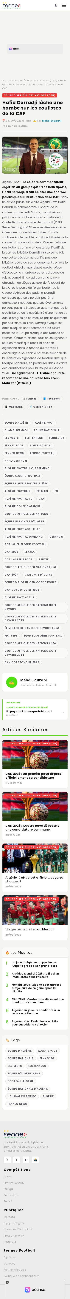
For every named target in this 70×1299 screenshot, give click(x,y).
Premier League (14, 1182)
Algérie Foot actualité (22, 529)
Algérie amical (41, 445)
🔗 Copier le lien (40, 406)
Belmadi (42, 491)
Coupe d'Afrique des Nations (26, 514)
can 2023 (11, 552)
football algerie (21, 1081)
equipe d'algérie (17, 423)
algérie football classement (27, 468)
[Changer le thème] (56, 5)
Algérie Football (17, 491)
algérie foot (44, 423)
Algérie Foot (10, 182)
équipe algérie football (23, 476)
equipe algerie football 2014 (26, 483)
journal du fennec (22, 1096)
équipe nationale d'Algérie (25, 521)
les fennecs (34, 438)
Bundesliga (11, 1195)
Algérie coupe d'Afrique (23, 506)
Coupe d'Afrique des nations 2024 (30, 643)
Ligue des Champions (18, 1229)
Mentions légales (15, 1270)
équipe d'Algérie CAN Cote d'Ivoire (30, 582)
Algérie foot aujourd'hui (24, 537)
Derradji (56, 537)
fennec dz (56, 438)
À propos (9, 1257)
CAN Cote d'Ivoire (38, 574)
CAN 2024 (11, 574)
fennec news (14, 453)
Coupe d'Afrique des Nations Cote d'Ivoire (31, 607)
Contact (9, 1263)
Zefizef (44, 559)
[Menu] (64, 5)
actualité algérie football (25, 544)
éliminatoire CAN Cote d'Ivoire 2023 (32, 628)
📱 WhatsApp (14, 406)
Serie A (8, 1201)
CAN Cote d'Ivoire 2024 (22, 662)
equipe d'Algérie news (24, 1073)
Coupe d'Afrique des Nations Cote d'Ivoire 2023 (31, 618)
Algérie (48, 1096)
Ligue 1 (8, 1176)
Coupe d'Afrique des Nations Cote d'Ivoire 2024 (31, 653)
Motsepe (11, 635)
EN (56, 491)
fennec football (42, 453)
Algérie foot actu (18, 499)
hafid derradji (16, 461)
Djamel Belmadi (16, 430)
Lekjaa (30, 552)
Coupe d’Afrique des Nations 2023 (30, 567)
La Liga (8, 1189)
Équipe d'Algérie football (43, 635)
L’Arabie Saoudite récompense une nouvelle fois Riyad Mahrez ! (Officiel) (33, 378)
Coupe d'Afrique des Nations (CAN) (35, 80)
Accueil (6, 80)
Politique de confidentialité (21, 1276)
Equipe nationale (47, 430)
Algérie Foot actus (19, 597)
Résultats (10, 1242)
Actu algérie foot (18, 559)
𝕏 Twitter (29, 398)
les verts (12, 438)
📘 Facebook (51, 398)
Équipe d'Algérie (14, 1223)
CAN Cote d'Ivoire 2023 (22, 590)
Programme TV (14, 1235)
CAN (42, 499)
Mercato (9, 1217)
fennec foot (14, 445)
